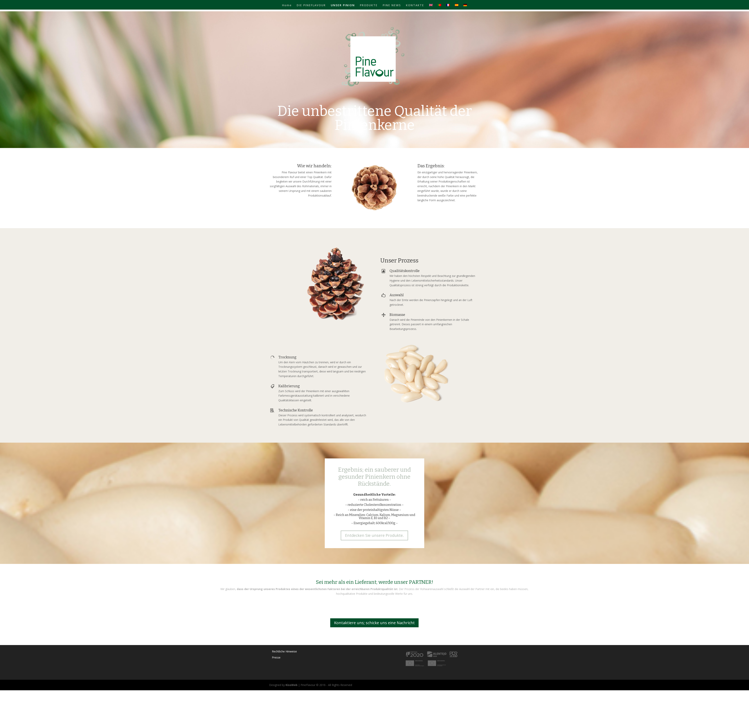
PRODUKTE (369, 5)
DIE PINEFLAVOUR (311, 5)
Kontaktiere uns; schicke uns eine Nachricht (374, 622)
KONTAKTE (415, 5)
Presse (276, 657)
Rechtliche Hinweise (284, 651)
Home (287, 5)
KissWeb (291, 685)
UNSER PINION (343, 5)
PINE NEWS (392, 5)
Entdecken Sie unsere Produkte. (374, 535)
